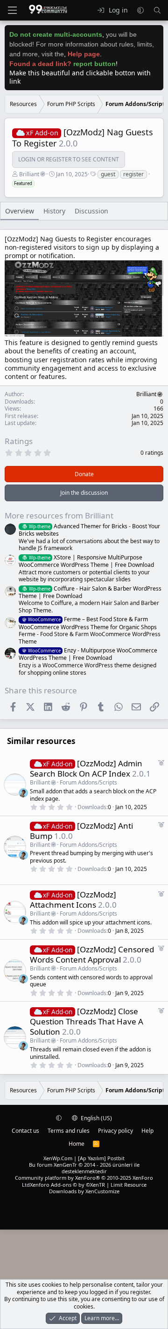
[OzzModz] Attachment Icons (73, 899)
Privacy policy (115, 1131)
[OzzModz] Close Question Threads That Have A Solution (86, 1021)
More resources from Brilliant (59, 515)
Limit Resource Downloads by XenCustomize (98, 1188)
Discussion (91, 210)
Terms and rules (69, 1131)
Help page (84, 54)
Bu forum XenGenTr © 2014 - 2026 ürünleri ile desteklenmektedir (84, 1168)
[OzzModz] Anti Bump (81, 830)
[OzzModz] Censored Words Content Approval (92, 954)
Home (76, 1144)
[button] (140, 10)
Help (147, 1131)
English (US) (95, 1118)
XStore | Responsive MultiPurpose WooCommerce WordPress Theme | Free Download (86, 561)
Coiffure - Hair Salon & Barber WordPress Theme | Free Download (90, 592)
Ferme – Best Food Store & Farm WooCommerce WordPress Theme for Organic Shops (88, 623)
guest (108, 174)
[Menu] (12, 10)
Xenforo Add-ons (67, 1184)
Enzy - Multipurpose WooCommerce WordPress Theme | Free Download (88, 654)
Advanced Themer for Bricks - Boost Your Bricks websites (89, 530)
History (54, 210)
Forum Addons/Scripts (88, 782)
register (133, 174)
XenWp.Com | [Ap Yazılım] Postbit (84, 1158)
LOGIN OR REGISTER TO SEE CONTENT (68, 159)
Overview (19, 210)
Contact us (25, 1131)
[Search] (157, 10)
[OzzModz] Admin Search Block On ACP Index (86, 768)
